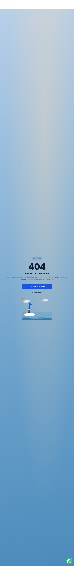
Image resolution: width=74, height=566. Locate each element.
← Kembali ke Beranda (37, 286)
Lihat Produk (37, 292)
